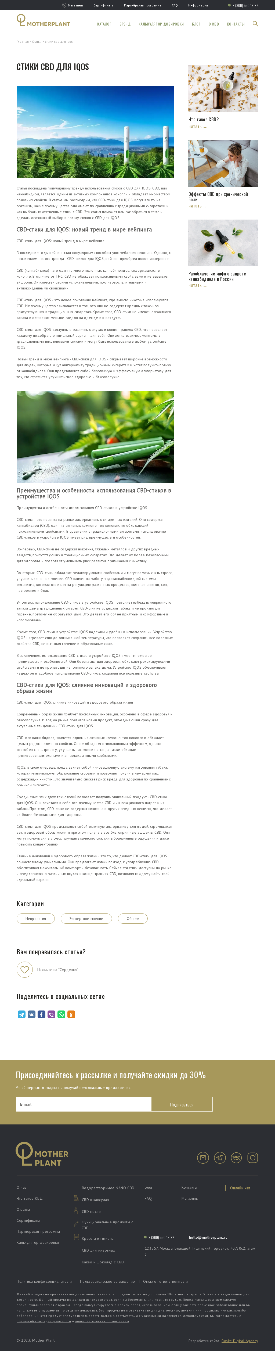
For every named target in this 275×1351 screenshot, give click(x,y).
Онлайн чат (240, 1187)
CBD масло (91, 1211)
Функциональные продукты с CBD (107, 1225)
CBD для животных (98, 1250)
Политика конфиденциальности (44, 1281)
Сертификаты (103, 5)
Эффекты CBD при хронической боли (218, 196)
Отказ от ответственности (165, 1281)
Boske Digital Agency (240, 1340)
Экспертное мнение (86, 918)
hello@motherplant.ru (208, 1237)
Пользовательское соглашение (107, 1281)
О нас (22, 1187)
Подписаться (182, 1104)
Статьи (37, 42)
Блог (196, 24)
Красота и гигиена (98, 1238)
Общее (133, 918)
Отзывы (23, 1209)
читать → (198, 126)
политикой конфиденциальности (44, 1321)
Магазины (75, 5)
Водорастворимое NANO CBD (108, 1187)
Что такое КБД (30, 1198)
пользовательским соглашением (102, 1321)
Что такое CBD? (204, 119)
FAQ (175, 5)
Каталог (104, 24)
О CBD (214, 24)
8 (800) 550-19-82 (245, 5)
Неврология (36, 918)
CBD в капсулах (95, 1199)
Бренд (125, 24)
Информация (198, 5)
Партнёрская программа (142, 5)
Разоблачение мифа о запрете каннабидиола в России (217, 276)
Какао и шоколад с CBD (103, 1262)
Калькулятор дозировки (161, 24)
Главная (23, 42)
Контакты (236, 24)
